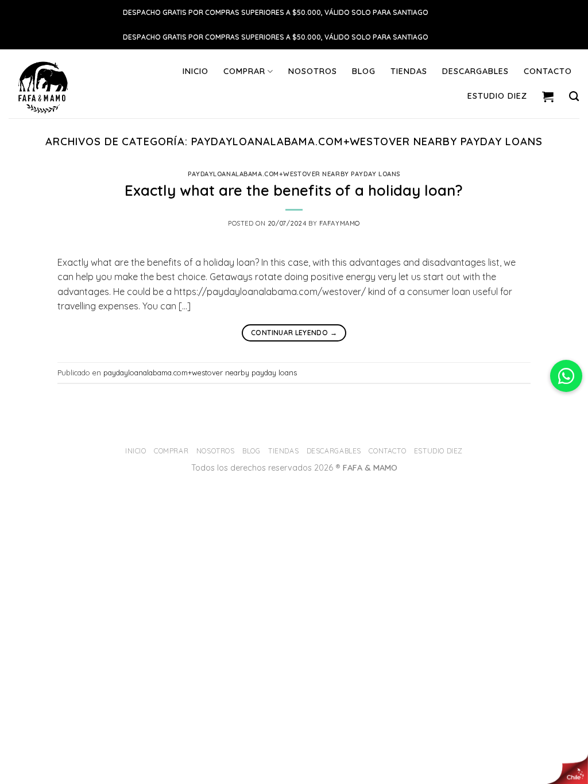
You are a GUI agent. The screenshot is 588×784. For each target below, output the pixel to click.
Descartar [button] (448, 12)
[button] (566, 376)
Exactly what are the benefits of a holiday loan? (294, 190)
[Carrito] (548, 96)
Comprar (244, 71)
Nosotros (312, 71)
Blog (364, 71)
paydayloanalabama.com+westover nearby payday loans (294, 174)
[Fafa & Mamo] (59, 83)
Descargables (475, 71)
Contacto (548, 71)
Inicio (195, 71)
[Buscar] (574, 96)
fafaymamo (339, 223)
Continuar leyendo (294, 332)
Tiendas (408, 71)
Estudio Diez (497, 96)
